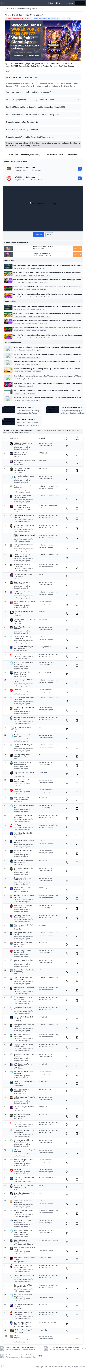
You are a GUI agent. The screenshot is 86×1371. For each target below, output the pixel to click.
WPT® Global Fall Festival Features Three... (23, 889)
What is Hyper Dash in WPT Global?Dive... (23, 926)
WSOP (17, 578)
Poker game (68, 3)
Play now (77, 248)
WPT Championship (21, 892)
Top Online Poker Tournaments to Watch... (23, 506)
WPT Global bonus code (22, 1181)
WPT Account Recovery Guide (23, 728)
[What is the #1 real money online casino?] (8, 348)
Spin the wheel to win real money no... (23, 1073)
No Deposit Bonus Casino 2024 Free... (23, 816)
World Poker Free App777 (25, 31)
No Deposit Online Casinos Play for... (23, 546)
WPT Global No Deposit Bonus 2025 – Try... (24, 1258)
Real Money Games (19, 268)
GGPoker (18, 615)
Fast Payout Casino (19, 282)
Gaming (17, 393)
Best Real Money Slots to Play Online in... (24, 526)
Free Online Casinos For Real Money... (24, 477)
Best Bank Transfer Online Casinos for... (23, 961)
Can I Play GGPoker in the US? (24, 612)
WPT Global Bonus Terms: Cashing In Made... (23, 1065)
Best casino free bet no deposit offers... (22, 583)
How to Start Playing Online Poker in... (24, 1082)
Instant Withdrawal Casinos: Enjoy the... (24, 842)
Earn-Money (23, 393)
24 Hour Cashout (44, 297)
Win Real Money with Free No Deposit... (24, 1337)
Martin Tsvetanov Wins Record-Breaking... (22, 673)
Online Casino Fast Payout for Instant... (24, 1098)
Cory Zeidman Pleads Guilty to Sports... (24, 773)
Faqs (8, 9)
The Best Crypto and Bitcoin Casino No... (24, 708)
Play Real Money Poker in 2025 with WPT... (23, 1090)
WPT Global (18, 457)
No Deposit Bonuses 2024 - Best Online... (23, 736)
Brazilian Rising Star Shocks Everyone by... (24, 971)
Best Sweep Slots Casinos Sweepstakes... (23, 1035)
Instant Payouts (41, 268)
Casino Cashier (43, 282)
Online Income (19, 372)
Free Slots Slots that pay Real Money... (24, 988)
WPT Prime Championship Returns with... (23, 834)
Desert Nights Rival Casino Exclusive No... (23, 1045)
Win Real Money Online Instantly (24, 379)
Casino (50, 3)
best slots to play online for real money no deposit (23, 491)
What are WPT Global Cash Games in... (24, 1018)
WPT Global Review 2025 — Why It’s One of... (23, 1115)
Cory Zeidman (19, 776)
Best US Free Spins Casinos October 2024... (23, 1161)
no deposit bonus (20, 1262)
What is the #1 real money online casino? (27, 9)
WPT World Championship (23, 1326)
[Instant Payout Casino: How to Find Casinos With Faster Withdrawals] (8, 273)
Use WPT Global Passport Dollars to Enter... (23, 943)
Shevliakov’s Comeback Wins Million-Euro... (24, 1194)
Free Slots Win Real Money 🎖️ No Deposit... (24, 1313)
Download (79, 3)
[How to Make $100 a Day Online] (8, 370)
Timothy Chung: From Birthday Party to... (22, 755)
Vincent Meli (18, 465)
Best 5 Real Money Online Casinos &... (23, 628)
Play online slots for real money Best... (22, 487)
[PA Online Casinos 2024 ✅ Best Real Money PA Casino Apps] (8, 398)
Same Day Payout (19, 297)
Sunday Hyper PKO (20, 651)
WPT (16, 731)
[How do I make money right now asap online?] (8, 377)
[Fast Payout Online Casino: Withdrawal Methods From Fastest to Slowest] (8, 280)
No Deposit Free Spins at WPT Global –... (24, 1305)
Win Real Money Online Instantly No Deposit (27, 350)
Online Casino (31, 268)
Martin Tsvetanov (20, 676)
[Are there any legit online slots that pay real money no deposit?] (8, 362)
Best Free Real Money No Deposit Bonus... (23, 763)
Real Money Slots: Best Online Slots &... (24, 718)
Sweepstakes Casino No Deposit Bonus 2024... (22, 879)
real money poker (20, 1093)
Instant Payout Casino (20, 275)
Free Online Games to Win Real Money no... (23, 869)
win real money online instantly (59, 1367)
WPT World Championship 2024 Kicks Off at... (23, 1323)
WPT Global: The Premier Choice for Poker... (23, 454)
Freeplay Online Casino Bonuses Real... (22, 916)
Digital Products (36, 372)
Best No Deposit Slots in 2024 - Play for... (24, 1249)
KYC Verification (41, 290)
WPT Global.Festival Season (23, 1244)
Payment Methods (31, 282)
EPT (15, 974)
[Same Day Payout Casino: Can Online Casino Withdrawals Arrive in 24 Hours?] (8, 295)
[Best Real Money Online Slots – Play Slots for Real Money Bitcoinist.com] (8, 384)
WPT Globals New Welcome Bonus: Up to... (23, 861)
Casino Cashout (31, 290)
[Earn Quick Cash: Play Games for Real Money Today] (8, 391)
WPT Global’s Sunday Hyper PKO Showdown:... (23, 647)
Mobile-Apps (31, 393)
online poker (19, 1085)
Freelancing (27, 372)
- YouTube (17, 654)
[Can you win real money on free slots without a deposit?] (8, 355)
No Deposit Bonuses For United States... (22, 565)
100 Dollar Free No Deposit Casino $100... (23, 444)
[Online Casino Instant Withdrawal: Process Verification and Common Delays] (8, 288)
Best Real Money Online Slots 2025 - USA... (24, 896)
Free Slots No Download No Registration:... (23, 1296)
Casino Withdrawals (34, 275)
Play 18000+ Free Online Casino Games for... (22, 497)
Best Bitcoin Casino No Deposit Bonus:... (22, 781)
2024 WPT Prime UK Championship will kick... (23, 1241)
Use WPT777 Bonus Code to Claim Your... (24, 1178)
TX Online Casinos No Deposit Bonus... (24, 536)
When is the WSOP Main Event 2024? (23, 575)
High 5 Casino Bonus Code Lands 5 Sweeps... (23, 978)
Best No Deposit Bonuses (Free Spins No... (23, 906)
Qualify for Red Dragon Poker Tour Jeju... (24, 620)
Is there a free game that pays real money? (24, 155)
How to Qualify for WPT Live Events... (24, 1108)
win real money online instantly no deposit (22, 448)
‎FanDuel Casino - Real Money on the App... (24, 699)
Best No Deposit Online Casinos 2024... (22, 1221)
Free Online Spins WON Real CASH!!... (24, 681)
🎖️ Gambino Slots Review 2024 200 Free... (23, 998)
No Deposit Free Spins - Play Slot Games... (24, 1131)
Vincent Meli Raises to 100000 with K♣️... (24, 461)
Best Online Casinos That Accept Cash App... (23, 1231)
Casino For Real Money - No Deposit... (23, 746)
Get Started (18, 55)
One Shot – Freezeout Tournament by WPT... (22, 798)
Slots (58, 3)
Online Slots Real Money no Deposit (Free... (23, 638)
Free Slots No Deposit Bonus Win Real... (24, 516)
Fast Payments (45, 275)
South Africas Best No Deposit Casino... (24, 603)
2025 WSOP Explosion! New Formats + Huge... (23, 1186)
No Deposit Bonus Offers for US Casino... (24, 851)
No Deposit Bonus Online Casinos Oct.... (23, 934)
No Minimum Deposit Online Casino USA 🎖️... (24, 593)
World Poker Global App (43, 247)
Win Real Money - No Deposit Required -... (24, 1151)
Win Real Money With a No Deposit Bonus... (23, 1141)
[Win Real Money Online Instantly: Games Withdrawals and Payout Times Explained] (8, 266)
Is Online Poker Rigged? (23, 1330)
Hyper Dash (18, 929)
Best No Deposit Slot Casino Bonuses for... (23, 1202)
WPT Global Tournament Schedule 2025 (22, 469)
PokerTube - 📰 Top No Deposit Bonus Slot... (22, 555)
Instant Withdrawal (19, 290)
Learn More (34, 55)
